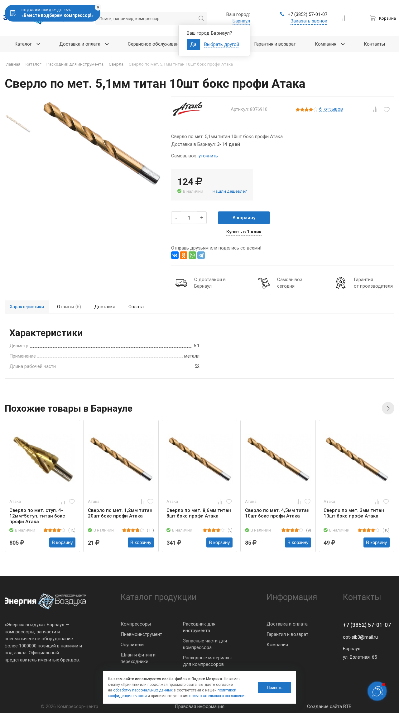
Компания (277, 644)
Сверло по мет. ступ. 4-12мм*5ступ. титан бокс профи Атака (37, 516)
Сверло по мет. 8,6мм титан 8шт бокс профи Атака (198, 513)
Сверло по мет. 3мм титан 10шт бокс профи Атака (354, 513)
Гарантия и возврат (287, 634)
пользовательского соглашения (218, 696)
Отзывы (69, 306)
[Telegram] (201, 255)
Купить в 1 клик (244, 232)
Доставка (104, 306)
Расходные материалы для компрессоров (207, 661)
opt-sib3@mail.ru (360, 637)
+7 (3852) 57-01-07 (367, 624)
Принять (274, 687)
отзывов (331, 109)
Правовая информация (199, 706)
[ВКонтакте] (175, 255)
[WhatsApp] (192, 255)
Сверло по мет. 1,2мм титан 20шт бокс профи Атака (120, 513)
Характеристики (27, 306)
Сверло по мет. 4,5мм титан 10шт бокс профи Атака (277, 513)
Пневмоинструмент (141, 634)
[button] (388, 408)
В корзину (244, 217)
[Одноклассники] (183, 255)
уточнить (208, 156)
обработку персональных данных (143, 690)
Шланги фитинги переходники (138, 658)
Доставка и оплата (287, 624)
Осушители (132, 644)
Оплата (136, 306)
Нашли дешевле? (230, 191)
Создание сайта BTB (329, 706)
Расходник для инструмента (199, 627)
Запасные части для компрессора (205, 644)
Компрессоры (136, 624)
